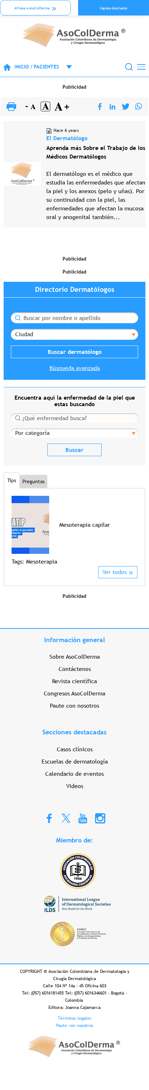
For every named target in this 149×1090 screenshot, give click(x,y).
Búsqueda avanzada (75, 368)
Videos (74, 786)
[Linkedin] (112, 106)
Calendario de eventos (74, 773)
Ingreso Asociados (113, 8)
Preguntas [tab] (33, 481)
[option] (74, 531)
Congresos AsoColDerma (74, 693)
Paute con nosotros (74, 705)
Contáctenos (75, 669)
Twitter (66, 818)
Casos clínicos (75, 749)
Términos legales (74, 1018)
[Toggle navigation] (141, 67)
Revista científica (74, 681)
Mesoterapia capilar (84, 524)
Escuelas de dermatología (75, 761)
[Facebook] (99, 106)
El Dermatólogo (67, 138)
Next (132, 530)
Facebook (49, 818)
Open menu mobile (65, 67)
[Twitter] (126, 106)
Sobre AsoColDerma (75, 656)
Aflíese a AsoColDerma (32, 8)
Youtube (83, 818)
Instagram (100, 818)
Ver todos (114, 572)
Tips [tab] (11, 480)
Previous (16, 530)
